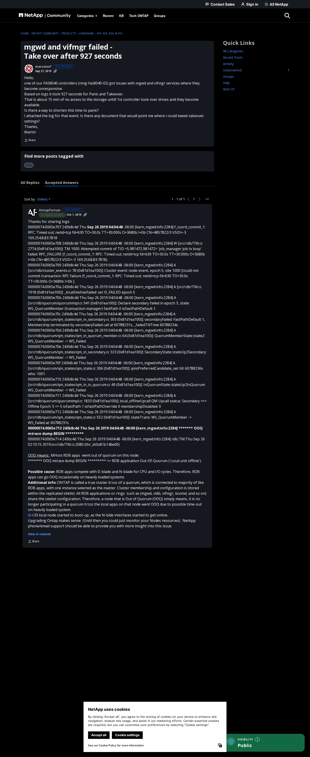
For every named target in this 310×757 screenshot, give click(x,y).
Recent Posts (233, 57)
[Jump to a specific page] (206, 199)
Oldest (43, 199)
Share (30, 140)
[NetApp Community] (45, 15)
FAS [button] (29, 165)
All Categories (233, 51)
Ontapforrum (50, 210)
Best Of (228, 89)
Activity (228, 64)
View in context (39, 534)
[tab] (30, 182)
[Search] (287, 15)
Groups (228, 76)
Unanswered (256, 70)
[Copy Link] (55, 71)
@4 (30, 515)
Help (226, 83)
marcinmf (43, 67)
